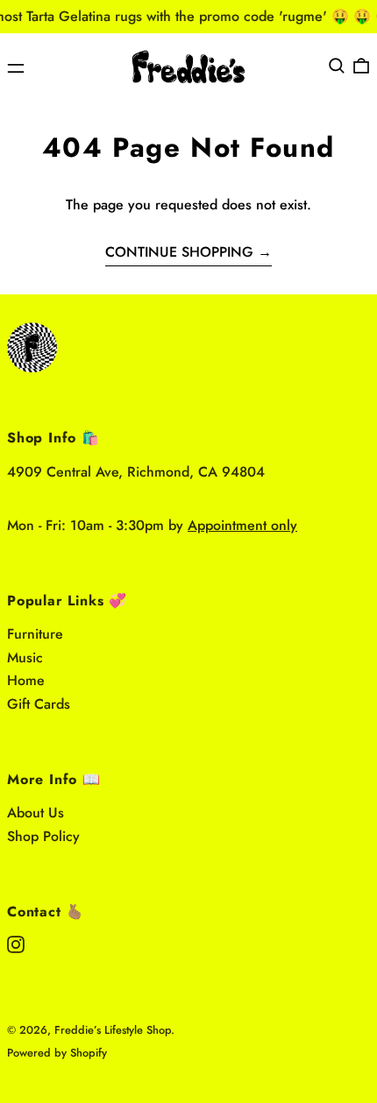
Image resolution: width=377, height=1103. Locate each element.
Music (25, 657)
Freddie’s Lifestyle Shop (112, 1030)
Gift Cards (38, 704)
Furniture (35, 634)
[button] (336, 65)
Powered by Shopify (57, 1052)
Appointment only (242, 525)
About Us (35, 813)
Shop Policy (43, 836)
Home (26, 680)
